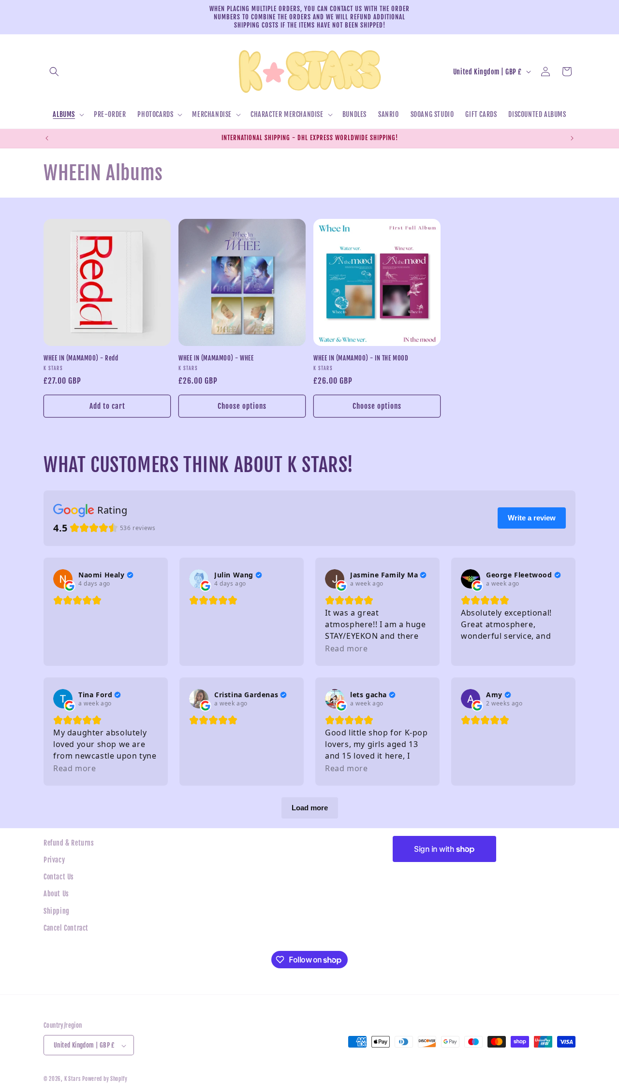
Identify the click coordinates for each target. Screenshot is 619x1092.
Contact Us (59, 877)
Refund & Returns (69, 843)
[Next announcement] (572, 138)
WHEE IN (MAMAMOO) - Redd (81, 358)
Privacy (54, 860)
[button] (54, 71)
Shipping (57, 911)
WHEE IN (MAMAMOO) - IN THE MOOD (361, 358)
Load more (310, 808)
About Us (56, 894)
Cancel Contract (66, 928)
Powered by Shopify (105, 1079)
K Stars (72, 1079)
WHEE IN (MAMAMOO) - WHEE (215, 358)
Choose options (242, 405)
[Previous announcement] (47, 138)
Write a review (532, 518)
